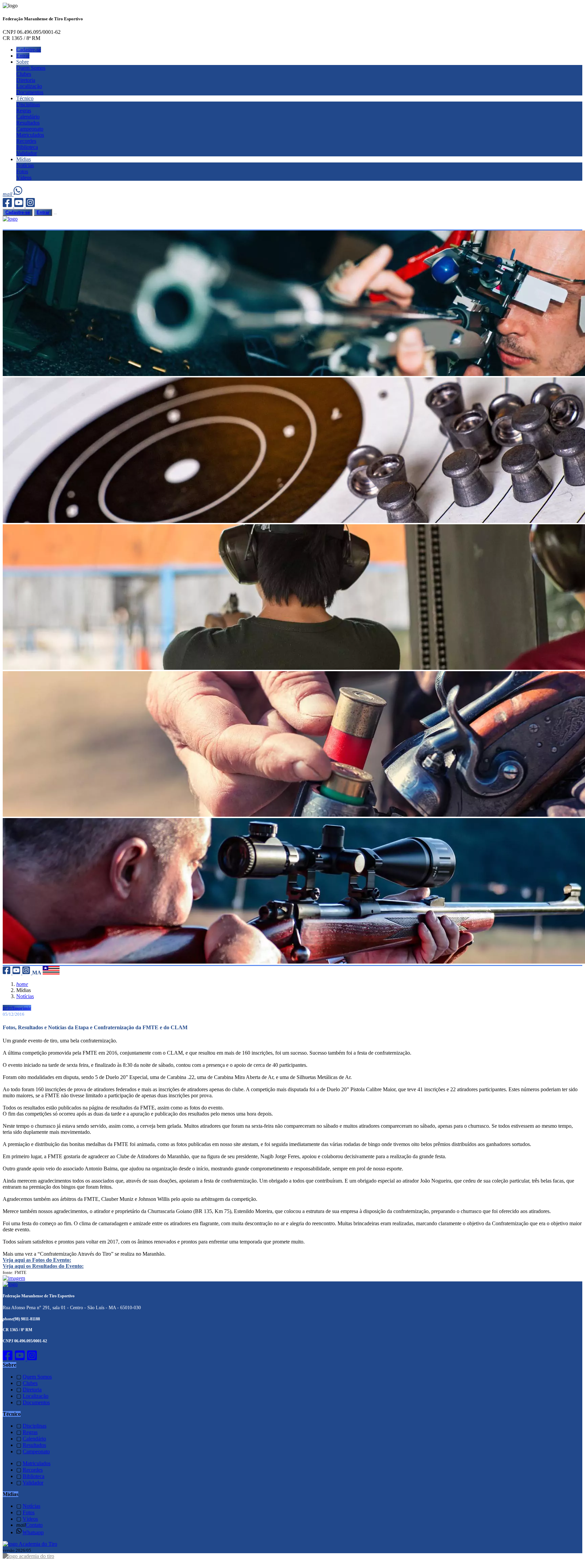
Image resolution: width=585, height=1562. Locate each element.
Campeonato (29, 129)
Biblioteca (27, 147)
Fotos (22, 171)
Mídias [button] (23, 159)
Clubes (23, 74)
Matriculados (30, 135)
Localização (29, 86)
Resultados (28, 123)
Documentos (29, 92)
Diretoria (25, 80)
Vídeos (23, 177)
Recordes (26, 141)
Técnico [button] (25, 98)
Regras (23, 110)
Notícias (25, 165)
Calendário (28, 116)
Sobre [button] (22, 62)
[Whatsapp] (18, 194)
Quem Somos (30, 68)
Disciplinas (28, 104)
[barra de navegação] (55, 214)
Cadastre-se (28, 49)
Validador (26, 153)
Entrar (22, 56)
